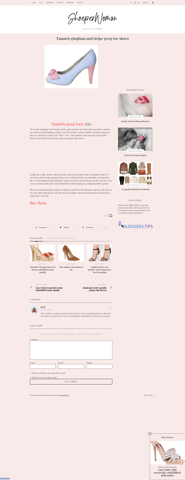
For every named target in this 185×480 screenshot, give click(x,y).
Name (33, 363)
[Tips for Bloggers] (135, 231)
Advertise (70, 2)
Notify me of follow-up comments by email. (48, 373)
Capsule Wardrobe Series (135, 185)
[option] (42, 259)
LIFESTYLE (60, 2)
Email (61, 363)
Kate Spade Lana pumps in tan (71, 268)
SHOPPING (49, 2)
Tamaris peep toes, (68, 123)
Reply (110, 307)
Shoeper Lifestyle (135, 151)
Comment (34, 339)
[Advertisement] (71, 107)
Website (89, 363)
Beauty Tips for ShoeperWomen (135, 121)
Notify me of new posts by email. (44, 377)
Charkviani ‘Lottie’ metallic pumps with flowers (95, 287)
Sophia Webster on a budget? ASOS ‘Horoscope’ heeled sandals (99, 270)
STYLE (41, 2)
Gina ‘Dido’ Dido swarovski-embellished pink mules (167, 472)
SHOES (33, 2)
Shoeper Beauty (135, 117)
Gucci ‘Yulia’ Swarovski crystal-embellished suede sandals (49, 287)
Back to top (148, 395)
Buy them (38, 202)
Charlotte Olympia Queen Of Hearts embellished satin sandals (42, 270)
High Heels (173, 467)
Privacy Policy (64, 395)
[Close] (149, 433)
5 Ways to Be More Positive (135, 155)
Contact (80, 2)
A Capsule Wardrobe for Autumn (135, 189)
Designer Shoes (163, 467)
